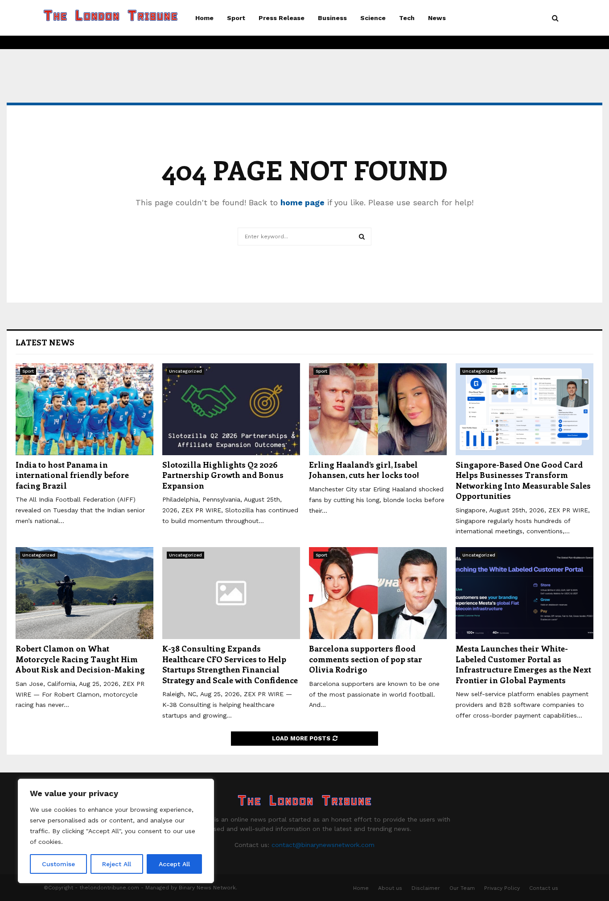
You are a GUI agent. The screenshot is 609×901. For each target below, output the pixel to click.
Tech (407, 17)
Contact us (543, 888)
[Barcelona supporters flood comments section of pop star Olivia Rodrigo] (378, 593)
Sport (236, 17)
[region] (116, 831)
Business (332, 17)
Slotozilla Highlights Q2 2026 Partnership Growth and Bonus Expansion (223, 475)
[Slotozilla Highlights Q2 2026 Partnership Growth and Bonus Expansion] (231, 409)
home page (302, 202)
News (437, 17)
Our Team (462, 888)
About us (390, 888)
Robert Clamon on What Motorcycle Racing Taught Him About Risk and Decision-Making (80, 659)
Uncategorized (185, 371)
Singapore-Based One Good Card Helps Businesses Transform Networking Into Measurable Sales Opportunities (523, 480)
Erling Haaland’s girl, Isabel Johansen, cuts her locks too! (364, 469)
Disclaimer (425, 888)
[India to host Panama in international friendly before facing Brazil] (84, 409)
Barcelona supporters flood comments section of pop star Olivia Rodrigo (365, 659)
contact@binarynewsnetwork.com (323, 844)
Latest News (45, 342)
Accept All (174, 864)
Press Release (281, 17)
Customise (58, 864)
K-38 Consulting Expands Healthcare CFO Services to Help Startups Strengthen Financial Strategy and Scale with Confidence (230, 664)
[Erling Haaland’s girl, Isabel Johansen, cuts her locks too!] (378, 409)
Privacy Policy (502, 888)
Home (204, 17)
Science (373, 17)
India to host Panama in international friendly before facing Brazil (72, 475)
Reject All (116, 864)
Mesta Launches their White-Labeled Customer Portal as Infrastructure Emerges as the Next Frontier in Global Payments (523, 664)
